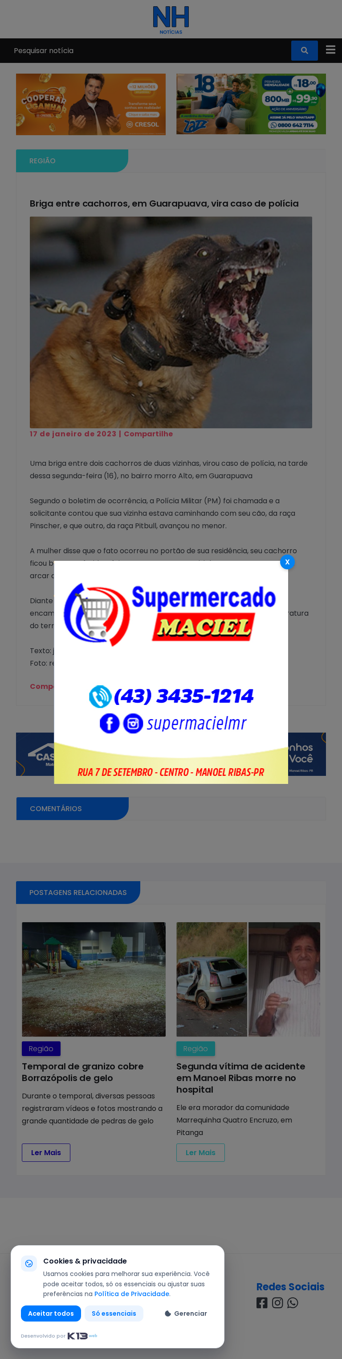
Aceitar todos (51, 1313)
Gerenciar (190, 1313)
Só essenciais (114, 1313)
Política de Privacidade (131, 1293)
